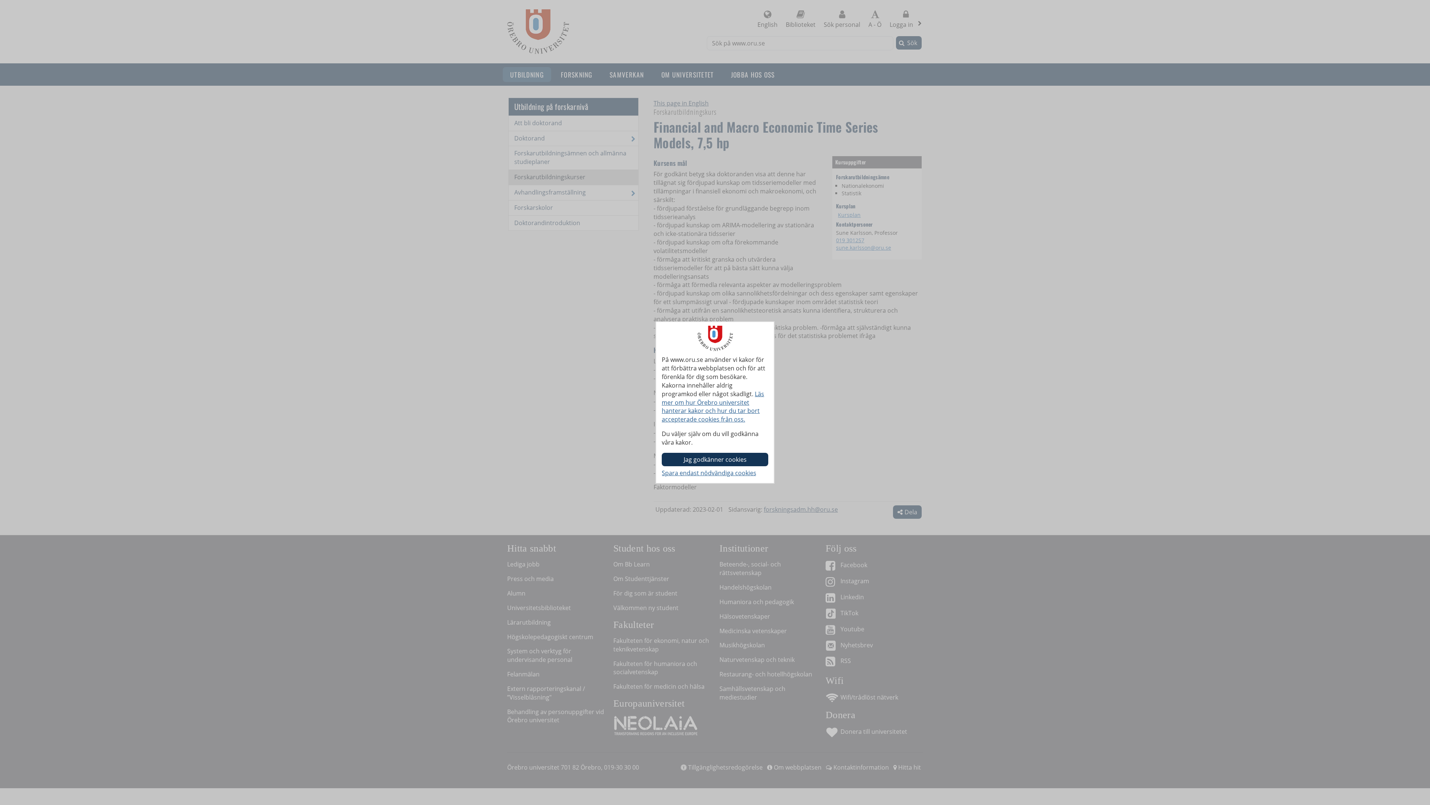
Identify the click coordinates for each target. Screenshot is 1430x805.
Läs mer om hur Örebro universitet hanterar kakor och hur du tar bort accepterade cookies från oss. (713, 407)
